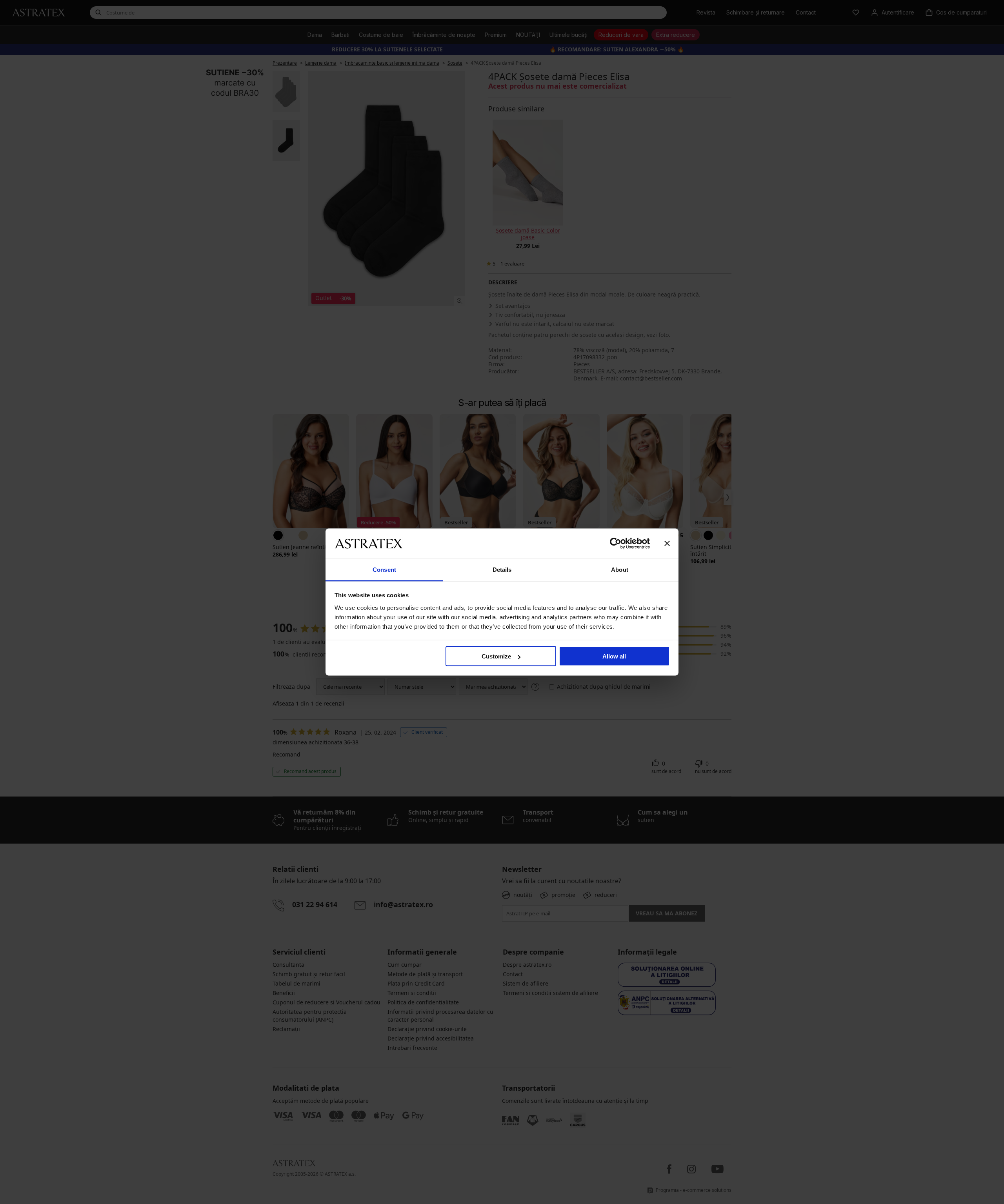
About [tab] (619, 569)
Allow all (614, 656)
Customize (496, 656)
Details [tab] (502, 569)
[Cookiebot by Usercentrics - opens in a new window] (615, 543)
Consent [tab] (384, 569)
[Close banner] (667, 543)
